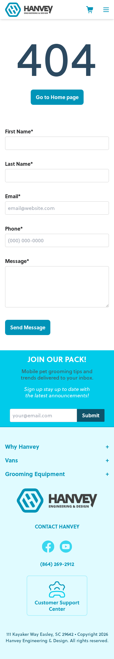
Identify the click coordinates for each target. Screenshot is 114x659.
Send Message (27, 327)
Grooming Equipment (57, 474)
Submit (90, 415)
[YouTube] (66, 547)
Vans (57, 460)
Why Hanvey (57, 446)
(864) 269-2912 (57, 564)
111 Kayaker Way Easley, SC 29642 (39, 634)
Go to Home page (57, 97)
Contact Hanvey (57, 526)
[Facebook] (48, 547)
